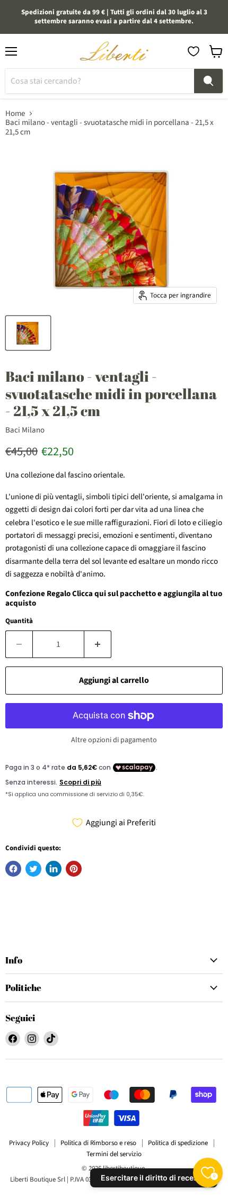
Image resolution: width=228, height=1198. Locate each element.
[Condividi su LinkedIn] (54, 869)
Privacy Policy (29, 1143)
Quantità (19, 621)
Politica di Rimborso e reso (98, 1143)
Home (15, 113)
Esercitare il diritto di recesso (154, 1177)
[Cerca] (208, 81)
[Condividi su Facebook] (13, 869)
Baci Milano (25, 430)
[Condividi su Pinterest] (74, 869)
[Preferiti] (193, 51)
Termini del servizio (114, 1154)
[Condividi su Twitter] (33, 869)
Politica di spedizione (178, 1143)
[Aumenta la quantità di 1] (97, 644)
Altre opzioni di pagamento (114, 740)
